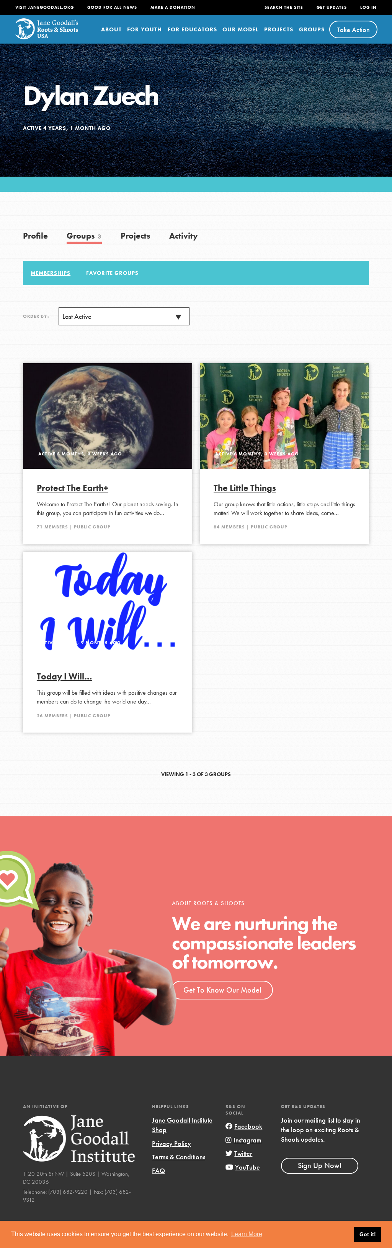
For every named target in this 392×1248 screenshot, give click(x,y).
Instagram (247, 1140)
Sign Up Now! (319, 1165)
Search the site (284, 7)
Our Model (240, 29)
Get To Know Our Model (222, 990)
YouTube (247, 1167)
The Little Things (245, 488)
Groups (312, 29)
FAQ (158, 1170)
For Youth (144, 29)
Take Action (353, 29)
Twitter (243, 1153)
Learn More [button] (246, 1234)
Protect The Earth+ (72, 488)
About (111, 29)
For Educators (192, 29)
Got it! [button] (367, 1234)
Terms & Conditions (178, 1156)
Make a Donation (172, 7)
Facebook (248, 1126)
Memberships (50, 273)
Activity (183, 236)
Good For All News (112, 7)
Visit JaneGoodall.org (44, 7)
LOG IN (368, 7)
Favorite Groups (112, 273)
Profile (35, 236)
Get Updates (332, 7)
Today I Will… (64, 676)
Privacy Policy (171, 1143)
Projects (278, 29)
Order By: (36, 316)
